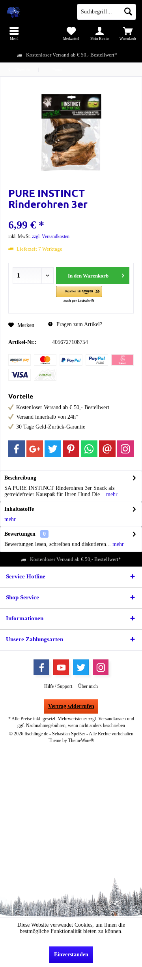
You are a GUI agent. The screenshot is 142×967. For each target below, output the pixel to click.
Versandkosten (112, 718)
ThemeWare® (81, 740)
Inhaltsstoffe (19, 509)
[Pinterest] (71, 448)
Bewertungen (20, 534)
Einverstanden (71, 955)
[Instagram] (125, 448)
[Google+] (34, 448)
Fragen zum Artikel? (78, 324)
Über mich (88, 686)
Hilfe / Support (58, 686)
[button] (79, 295)
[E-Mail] (107, 448)
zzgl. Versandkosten (50, 236)
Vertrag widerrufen (71, 706)
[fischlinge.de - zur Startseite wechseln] (35, 12)
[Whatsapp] (89, 448)
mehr (111, 494)
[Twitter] (53, 448)
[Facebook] (16, 448)
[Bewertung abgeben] (71, 214)
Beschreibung (20, 478)
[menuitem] (14, 33)
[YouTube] (61, 667)
